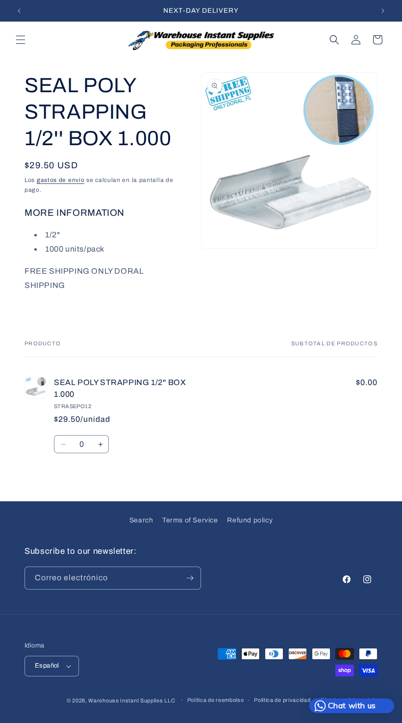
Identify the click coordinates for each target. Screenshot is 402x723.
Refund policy (250, 520)
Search (141, 520)
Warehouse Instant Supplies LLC (131, 700)
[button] (20, 40)
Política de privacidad (282, 700)
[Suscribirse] (190, 578)
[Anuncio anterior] (19, 11)
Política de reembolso (215, 700)
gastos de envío (61, 180)
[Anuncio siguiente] (383, 11)
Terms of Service (190, 520)
